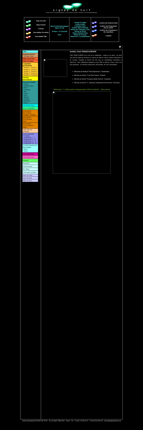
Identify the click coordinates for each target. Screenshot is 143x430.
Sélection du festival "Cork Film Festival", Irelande (89, 75)
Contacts (108, 36)
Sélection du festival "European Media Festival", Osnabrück (92, 79)
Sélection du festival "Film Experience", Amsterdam (91, 71)
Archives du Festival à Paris (108, 23)
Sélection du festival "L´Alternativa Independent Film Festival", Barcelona (97, 82)
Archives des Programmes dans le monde (108, 27)
